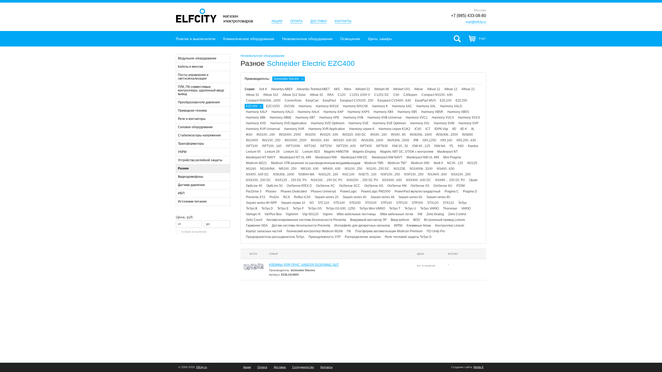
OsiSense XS (420, 186)
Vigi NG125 (310, 214)
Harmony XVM (444, 123)
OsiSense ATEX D (299, 186)
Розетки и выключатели (195, 39)
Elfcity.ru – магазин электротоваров (214, 16)
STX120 (433, 203)
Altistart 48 (381, 89)
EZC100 (446, 100)
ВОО (416, 220)
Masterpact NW (326, 157)
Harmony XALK (308, 112)
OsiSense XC (325, 186)
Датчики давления (191, 185)
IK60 (249, 134)
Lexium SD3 (311, 151)
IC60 (418, 129)
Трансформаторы (191, 143)
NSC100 (348, 174)
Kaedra (473, 146)
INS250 (310, 134)
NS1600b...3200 (421, 169)
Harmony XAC (402, 106)
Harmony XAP (333, 112)
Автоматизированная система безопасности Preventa (306, 220)
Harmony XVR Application (327, 129)
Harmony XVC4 (443, 117)
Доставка (318, 21)
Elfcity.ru (201, 367)
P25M (460, 186)
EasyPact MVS (425, 100)
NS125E (399, 169)
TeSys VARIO (429, 208)
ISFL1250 (429, 140)
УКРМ (182, 152)
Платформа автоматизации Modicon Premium (389, 231)
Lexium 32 (291, 151)
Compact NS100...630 (437, 95)
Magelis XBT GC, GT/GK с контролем (406, 151)
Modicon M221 (256, 163)
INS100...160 (266, 134)
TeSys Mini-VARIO (372, 208)
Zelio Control (457, 214)
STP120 (402, 203)
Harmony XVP (468, 123)
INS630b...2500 (447, 134)
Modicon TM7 (397, 163)
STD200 (355, 203)
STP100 (386, 203)
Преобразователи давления (199, 102)
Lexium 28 (272, 151)
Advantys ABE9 (281, 89)
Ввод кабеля (400, 220)
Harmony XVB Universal (384, 117)
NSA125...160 (328, 174)
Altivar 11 (433, 89)
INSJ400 (252, 140)
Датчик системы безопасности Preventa (301, 225)
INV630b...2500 (398, 140)
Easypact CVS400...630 (394, 100)
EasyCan (312, 100)
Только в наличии (194, 232)
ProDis (274, 197)
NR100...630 (310, 169)
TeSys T (394, 208)
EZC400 (252, 106)
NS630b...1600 (283, 174)
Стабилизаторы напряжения (199, 135)
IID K (463, 129)
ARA (330, 95)
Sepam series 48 (382, 197)
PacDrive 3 (253, 191)
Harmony (305, 106)
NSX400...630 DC (418, 180)
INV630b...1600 (372, 140)
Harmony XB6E (280, 117)
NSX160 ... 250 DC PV (326, 180)
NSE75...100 (368, 174)
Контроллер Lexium (449, 225)
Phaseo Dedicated (294, 191)
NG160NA (267, 169)
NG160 (251, 169)
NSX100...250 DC (258, 180)
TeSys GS (315, 208)
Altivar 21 (468, 89)
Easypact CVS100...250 (356, 100)
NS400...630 (445, 169)
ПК (349, 231)
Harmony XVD (256, 123)
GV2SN (289, 106)
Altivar (418, 89)
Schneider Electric (286, 79)
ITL (451, 146)
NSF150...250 (414, 174)
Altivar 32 (316, 95)
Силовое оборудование (195, 127)
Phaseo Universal (323, 191)
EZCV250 (273, 106)
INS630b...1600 (421, 134)
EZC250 (461, 100)
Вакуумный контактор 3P (368, 220)
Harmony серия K (361, 129)
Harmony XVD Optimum (327, 123)
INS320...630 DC (354, 134)
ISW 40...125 (421, 146)
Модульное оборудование (197, 58)
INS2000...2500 (290, 134)
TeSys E (283, 208)
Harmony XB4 (383, 112)
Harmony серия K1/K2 (394, 129)
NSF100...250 (390, 174)
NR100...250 (288, 169)
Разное (183, 168)
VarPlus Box (273, 214)
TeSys (462, 203)
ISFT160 (310, 146)
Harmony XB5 (407, 112)
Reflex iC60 (302, 197)
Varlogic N (253, 214)
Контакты (343, 21)
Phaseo (271, 191)
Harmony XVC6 (469, 117)
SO (311, 203)
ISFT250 (326, 146)
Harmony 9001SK (355, 106)
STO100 (371, 203)
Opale (473, 180)
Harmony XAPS (359, 112)
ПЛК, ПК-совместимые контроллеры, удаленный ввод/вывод (201, 90)
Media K (478, 367)
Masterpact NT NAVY (260, 157)
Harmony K (380, 106)
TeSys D (267, 208)
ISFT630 (382, 146)
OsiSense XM (397, 186)
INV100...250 (271, 140)
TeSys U (410, 208)
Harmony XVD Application (288, 123)
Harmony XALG (283, 112)
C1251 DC (381, 95)
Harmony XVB (353, 117)
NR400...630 (332, 169)
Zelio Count (254, 220)
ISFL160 (446, 140)
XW (419, 214)
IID (454, 129)
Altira (347, 89)
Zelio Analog (435, 214)
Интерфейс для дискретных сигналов (362, 225)
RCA (286, 197)
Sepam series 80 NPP (261, 203)
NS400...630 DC (257, 174)
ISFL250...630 (466, 140)
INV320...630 (320, 140)
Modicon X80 (420, 163)
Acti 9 (263, 89)
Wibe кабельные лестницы (356, 214)
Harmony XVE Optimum (389, 123)
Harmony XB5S (458, 112)
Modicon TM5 (373, 163)
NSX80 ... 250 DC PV (450, 180)
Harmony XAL (426, 106)
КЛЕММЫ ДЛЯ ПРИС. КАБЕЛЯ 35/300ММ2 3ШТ (304, 265)
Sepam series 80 (438, 197)
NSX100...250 (461, 174)
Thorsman (450, 208)
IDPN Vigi (441, 129)
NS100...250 (353, 169)
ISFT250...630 (346, 146)
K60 (461, 146)
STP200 (417, 203)
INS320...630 (329, 134)
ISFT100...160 (272, 146)
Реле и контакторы (192, 119)
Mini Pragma (452, 157)
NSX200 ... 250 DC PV (362, 180)
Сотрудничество (303, 367)
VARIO (466, 208)
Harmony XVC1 (417, 117)
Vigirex (328, 214)
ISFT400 (366, 146)
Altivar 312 (270, 95)
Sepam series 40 (354, 197)
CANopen (410, 95)
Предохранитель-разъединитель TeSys (275, 237)
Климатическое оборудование (248, 39)
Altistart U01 (401, 89)
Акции (277, 21)
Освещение (350, 39)
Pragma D (470, 191)
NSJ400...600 (437, 174)
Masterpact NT (447, 151)
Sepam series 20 (326, 197)
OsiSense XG (373, 186)
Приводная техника (192, 110)
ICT (427, 129)
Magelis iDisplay (364, 151)
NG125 (472, 163)
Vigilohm (292, 214)
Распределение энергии (363, 237)
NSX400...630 (392, 180)
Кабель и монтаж (190, 66)
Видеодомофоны (190, 177)
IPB (415, 140)
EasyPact (329, 100)
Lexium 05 (253, 151)
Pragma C (452, 191)
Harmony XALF (256, 112)
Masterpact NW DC (354, 157)
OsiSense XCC (349, 186)
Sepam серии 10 (293, 203)
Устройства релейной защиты (200, 160)
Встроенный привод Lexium (444, 220)
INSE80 (467, 134)
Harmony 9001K (327, 106)
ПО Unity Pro (436, 231)
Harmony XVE (358, 123)
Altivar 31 (252, 95)
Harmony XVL (420, 123)
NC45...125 (455, 163)
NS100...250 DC (377, 169)
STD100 (339, 203)
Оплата (296, 21)
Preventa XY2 (255, 197)
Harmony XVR (294, 129)
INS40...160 (378, 134)
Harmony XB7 (305, 117)
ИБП (181, 193)
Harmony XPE (329, 117)
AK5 (337, 89)
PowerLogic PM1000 (375, 191)
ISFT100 (252, 146)
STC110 (323, 203)
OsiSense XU (442, 186)
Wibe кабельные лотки (396, 214)
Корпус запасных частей (264, 231)
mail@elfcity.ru (476, 22)
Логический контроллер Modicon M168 (314, 231)
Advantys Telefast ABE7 (313, 89)
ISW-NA (439, 146)
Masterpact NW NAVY (387, 157)
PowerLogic (348, 191)
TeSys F (298, 208)
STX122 (448, 203)
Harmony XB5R (432, 112)
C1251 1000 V (360, 95)
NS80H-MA (306, 174)
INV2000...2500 (296, 140)
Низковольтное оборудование (307, 39)
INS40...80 (398, 134)
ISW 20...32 (400, 146)
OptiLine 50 (274, 186)
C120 (341, 95)
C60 (396, 95)
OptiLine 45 (254, 186)
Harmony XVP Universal (263, 129)
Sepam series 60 (410, 197)
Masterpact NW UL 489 (423, 157)
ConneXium (293, 100)
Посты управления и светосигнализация (193, 76)
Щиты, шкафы (380, 39)
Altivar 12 (450, 89)
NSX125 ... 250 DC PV (291, 180)
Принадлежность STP (325, 237)
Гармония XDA (257, 225)
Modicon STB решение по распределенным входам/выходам (315, 163)
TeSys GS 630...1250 (340, 208)
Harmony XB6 (256, 117)
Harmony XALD (451, 106)
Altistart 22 (362, 89)
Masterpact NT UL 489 (295, 157)
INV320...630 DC (345, 140)
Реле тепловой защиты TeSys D (408, 237)
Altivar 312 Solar (294, 95)
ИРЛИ (398, 225)
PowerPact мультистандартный (417, 191)
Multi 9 (438, 163)
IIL (473, 129)
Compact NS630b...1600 (263, 100)
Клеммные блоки (419, 225)
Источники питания (192, 201)
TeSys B (251, 208)
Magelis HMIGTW (336, 151)
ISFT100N (293, 146)
